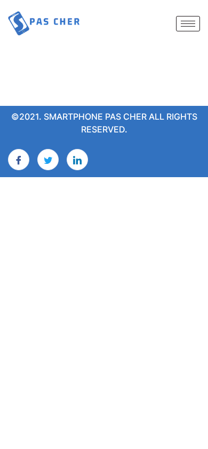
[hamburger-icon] (188, 23)
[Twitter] (48, 159)
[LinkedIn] (77, 159)
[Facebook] (18, 159)
